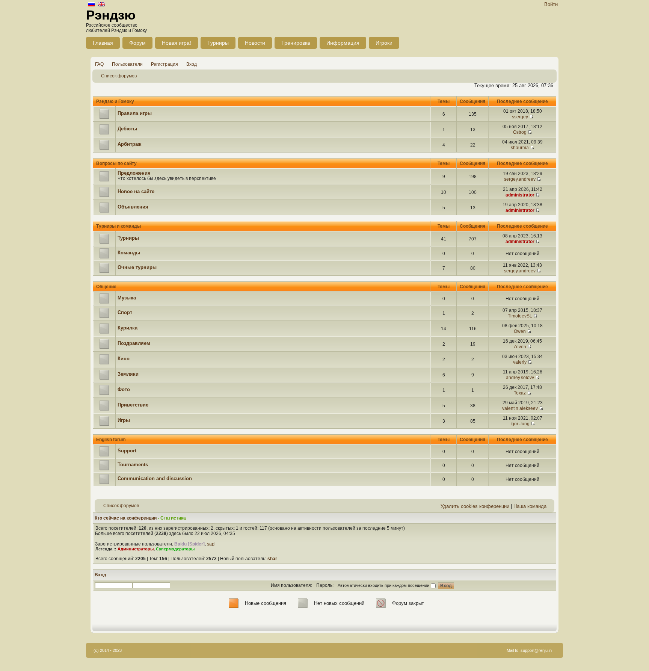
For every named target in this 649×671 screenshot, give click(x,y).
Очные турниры (137, 267)
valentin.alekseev (520, 408)
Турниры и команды (118, 226)
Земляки (128, 374)
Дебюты (127, 128)
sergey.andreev (520, 179)
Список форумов (119, 76)
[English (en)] (101, 5)
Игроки (384, 43)
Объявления (133, 207)
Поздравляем (134, 343)
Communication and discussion (155, 478)
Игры (124, 420)
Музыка (127, 298)
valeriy (520, 362)
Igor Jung (520, 423)
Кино (124, 358)
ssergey (520, 116)
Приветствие (133, 405)
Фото (124, 389)
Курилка (127, 328)
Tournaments (133, 464)
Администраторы (136, 549)
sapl (211, 544)
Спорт (125, 312)
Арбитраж (129, 144)
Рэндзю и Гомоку (115, 101)
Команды (129, 252)
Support (127, 450)
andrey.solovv (520, 377)
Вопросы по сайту (116, 163)
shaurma (520, 147)
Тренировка (295, 43)
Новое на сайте (136, 191)
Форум (137, 43)
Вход (191, 64)
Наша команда (529, 506)
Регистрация (164, 64)
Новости (255, 43)
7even (519, 346)
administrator (520, 195)
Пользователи (127, 64)
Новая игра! (176, 43)
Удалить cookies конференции (475, 506)
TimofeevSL (520, 316)
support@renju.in (536, 650)
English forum (111, 439)
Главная (103, 43)
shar (272, 558)
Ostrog (520, 132)
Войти (551, 4)
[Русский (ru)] (91, 5)
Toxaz (520, 393)
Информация (342, 43)
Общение (106, 286)
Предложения (134, 173)
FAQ (99, 64)
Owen (520, 331)
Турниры (218, 43)
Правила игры (135, 113)
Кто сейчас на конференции (126, 518)
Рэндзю (111, 15)
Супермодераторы (175, 549)
